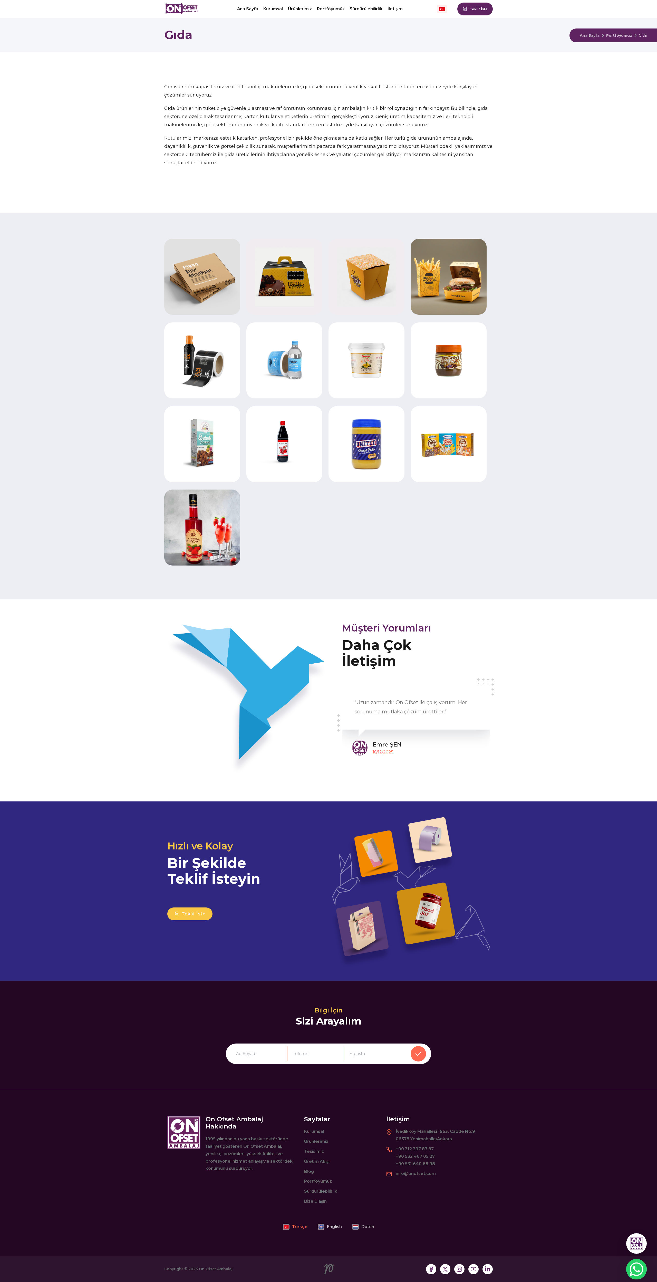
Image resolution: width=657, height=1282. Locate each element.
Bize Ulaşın (315, 1201)
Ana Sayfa (247, 8)
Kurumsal (273, 8)
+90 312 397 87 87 (415, 1148)
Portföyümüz (330, 8)
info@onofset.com (416, 1173)
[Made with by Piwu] (329, 1269)
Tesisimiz (314, 1151)
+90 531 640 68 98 (415, 1163)
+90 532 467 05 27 (415, 1156)
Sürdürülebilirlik (366, 8)
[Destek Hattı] (636, 1269)
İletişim (395, 8)
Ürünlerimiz (300, 8)
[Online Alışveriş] (636, 1243)
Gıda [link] (643, 35)
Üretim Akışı (317, 1161)
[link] (619, 35)
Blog (309, 1171)
